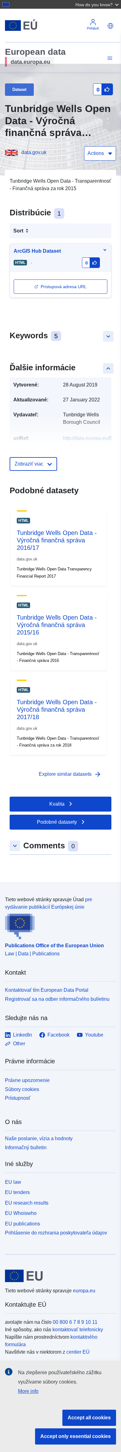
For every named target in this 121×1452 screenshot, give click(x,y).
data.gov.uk (34, 152)
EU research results (26, 1203)
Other (19, 1043)
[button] (97, 4)
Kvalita (57, 804)
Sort (18, 230)
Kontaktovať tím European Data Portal (46, 990)
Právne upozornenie (27, 1080)
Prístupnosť (17, 1098)
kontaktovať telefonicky (77, 1329)
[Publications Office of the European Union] (58, 925)
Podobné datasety (57, 822)
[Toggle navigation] (109, 58)
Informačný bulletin (26, 1147)
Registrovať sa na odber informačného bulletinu (57, 999)
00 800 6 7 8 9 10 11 (75, 1322)
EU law (13, 1182)
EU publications (22, 1223)
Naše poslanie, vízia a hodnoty (39, 1138)
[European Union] (58, 1276)
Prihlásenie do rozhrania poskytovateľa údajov (56, 1232)
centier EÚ (78, 1352)
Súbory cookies (22, 1089)
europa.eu (84, 1290)
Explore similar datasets (70, 774)
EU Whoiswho (21, 1213)
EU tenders (17, 1192)
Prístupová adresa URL (64, 286)
